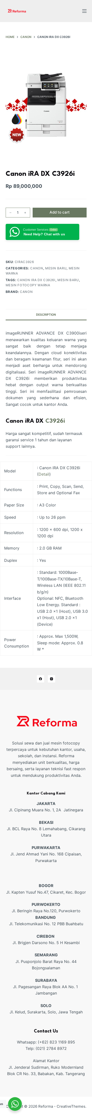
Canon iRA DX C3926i (36, 280)
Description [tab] (46, 314)
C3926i (55, 421)
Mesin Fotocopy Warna (28, 285)
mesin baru (68, 280)
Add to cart (60, 212)
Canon (36, 268)
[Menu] (84, 11)
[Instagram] (51, 679)
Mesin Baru (56, 268)
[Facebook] (40, 679)
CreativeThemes (71, 1106)
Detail (44, 474)
